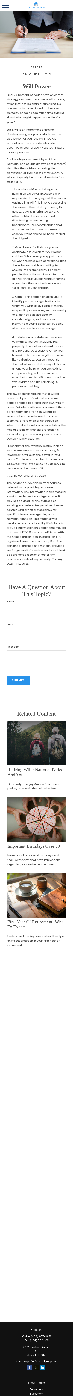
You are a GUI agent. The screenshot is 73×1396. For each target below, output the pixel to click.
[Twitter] (36, 1367)
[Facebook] (29, 1367)
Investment (36, 1393)
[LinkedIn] (42, 1367)
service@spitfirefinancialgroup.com (36, 1361)
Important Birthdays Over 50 (33, 846)
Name (10, 601)
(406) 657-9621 (41, 1336)
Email (10, 624)
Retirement (36, 1389)
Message (13, 647)
